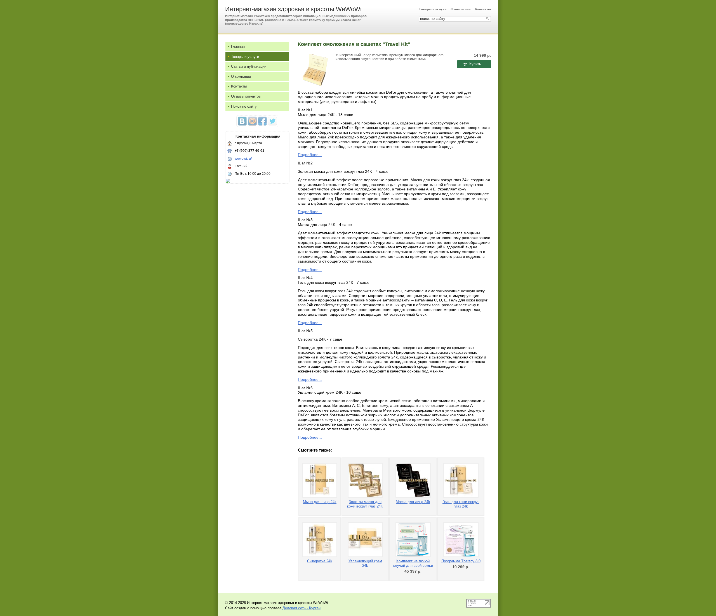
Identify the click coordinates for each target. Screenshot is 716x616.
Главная (238, 46)
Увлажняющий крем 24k (365, 563)
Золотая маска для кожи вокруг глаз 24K (365, 504)
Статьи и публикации (248, 66)
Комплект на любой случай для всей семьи (413, 563)
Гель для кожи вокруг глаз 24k (460, 504)
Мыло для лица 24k (319, 502)
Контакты (483, 9)
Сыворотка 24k (319, 561)
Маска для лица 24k (413, 502)
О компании (460, 9)
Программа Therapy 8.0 (461, 561)
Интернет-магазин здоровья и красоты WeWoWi (293, 9)
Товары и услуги (432, 9)
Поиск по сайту (244, 106)
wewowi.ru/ (243, 159)
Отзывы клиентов (246, 96)
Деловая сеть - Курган (301, 608)
